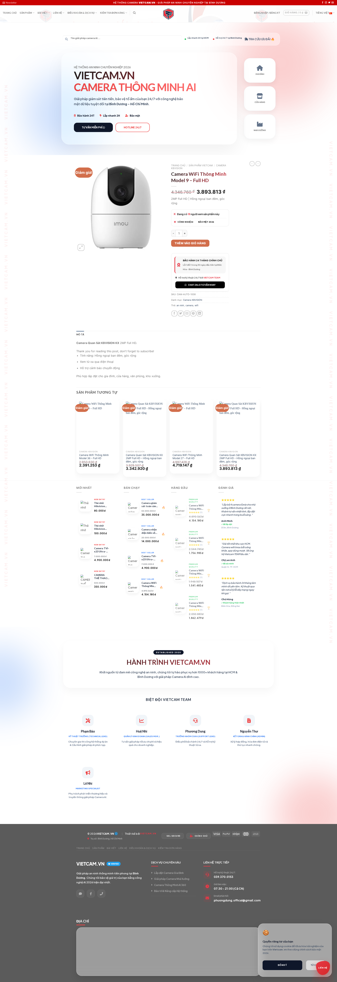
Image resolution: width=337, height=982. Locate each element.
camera (189, 305)
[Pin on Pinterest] (193, 313)
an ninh (180, 305)
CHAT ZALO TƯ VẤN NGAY (202, 285)
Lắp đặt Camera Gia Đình (169, 872)
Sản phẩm (26, 12)
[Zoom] (81, 247)
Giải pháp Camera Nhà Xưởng (171, 878)
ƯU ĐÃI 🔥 (268, 39)
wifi (196, 305)
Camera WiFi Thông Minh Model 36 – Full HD (94, 457)
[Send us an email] (333, 2)
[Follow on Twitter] (329, 2)
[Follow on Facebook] (323, 2)
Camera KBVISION (192, 300)
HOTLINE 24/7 (132, 127)
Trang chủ (178, 165)
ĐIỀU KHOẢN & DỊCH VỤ (81, 12)
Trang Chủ (9, 12)
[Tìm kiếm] (134, 12)
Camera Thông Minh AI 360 (170, 884)
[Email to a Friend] (187, 313)
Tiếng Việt (322, 12)
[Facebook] (91, 894)
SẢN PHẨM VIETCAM (201, 165)
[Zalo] (80, 894)
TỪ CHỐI (316, 965)
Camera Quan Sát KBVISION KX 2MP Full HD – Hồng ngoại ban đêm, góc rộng (144, 458)
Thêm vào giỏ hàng (190, 243)
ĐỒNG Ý (282, 965)
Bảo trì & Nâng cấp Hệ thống (171, 890)
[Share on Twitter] (181, 313)
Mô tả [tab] (80, 334)
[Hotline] (101, 894)
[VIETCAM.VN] (168, 13)
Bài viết (43, 12)
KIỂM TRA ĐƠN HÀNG (112, 12)
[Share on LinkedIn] (200, 313)
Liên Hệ (57, 12)
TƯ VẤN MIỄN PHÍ (92, 127)
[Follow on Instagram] (326, 2)
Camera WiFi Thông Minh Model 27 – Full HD (187, 457)
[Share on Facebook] (174, 313)
